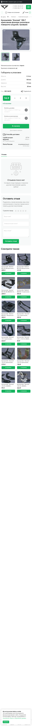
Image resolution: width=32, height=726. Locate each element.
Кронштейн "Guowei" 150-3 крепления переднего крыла (8, 338)
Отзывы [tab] (4, 154)
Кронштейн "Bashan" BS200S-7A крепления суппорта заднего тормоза (23, 291)
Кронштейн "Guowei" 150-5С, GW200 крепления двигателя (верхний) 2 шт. (8, 385)
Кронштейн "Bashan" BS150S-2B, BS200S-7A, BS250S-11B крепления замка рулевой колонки (8, 291)
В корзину (16, 126)
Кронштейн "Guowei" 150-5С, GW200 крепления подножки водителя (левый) (23, 385)
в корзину (8, 273)
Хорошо (5, 721)
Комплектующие (23, 16)
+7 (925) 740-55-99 (18, 6)
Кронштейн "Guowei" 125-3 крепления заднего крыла (23, 314)
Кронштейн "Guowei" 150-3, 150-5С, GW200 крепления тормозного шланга (23, 338)
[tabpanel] (16, 202)
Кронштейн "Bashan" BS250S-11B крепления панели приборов (8, 314)
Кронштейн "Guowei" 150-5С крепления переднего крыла (23, 361)
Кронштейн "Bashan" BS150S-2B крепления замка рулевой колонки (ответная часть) (8, 267)
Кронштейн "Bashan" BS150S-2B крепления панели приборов (23, 267)
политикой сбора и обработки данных (14, 718)
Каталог (13, 16)
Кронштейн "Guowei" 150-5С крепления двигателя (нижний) (8, 361)
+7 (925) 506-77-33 (18, 8)
